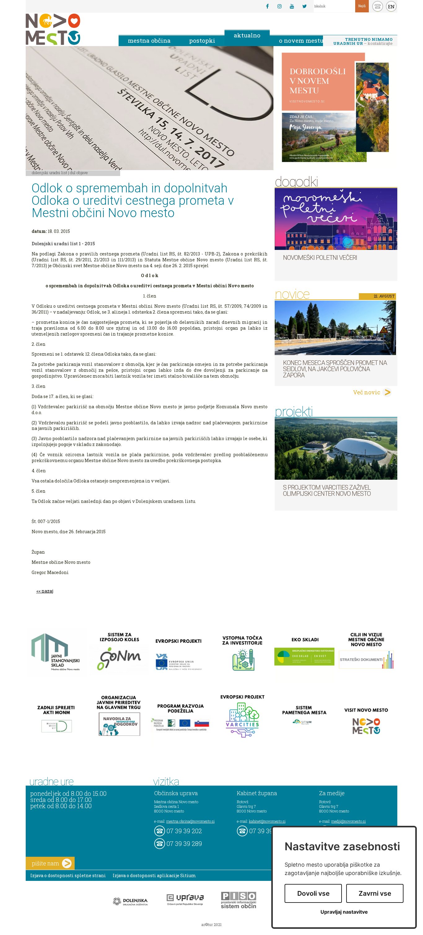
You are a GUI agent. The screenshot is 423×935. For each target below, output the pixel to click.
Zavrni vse (375, 893)
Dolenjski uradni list (49, 172)
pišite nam (45, 863)
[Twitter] (304, 6)
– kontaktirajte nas (363, 41)
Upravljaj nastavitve (344, 912)
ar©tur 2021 (211, 924)
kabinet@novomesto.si (267, 821)
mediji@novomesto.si (348, 821)
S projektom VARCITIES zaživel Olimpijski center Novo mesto (327, 490)
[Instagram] (279, 6)
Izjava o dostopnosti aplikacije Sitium (154, 875)
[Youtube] (292, 6)
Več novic (366, 392)
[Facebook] (267, 6)
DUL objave (79, 172)
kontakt (377, 6)
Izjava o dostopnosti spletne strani (68, 875)
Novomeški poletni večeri (320, 257)
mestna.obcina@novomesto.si (190, 821)
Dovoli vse (313, 893)
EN (391, 6)
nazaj (47, 591)
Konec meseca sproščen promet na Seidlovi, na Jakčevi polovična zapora (335, 369)
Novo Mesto (67, 29)
